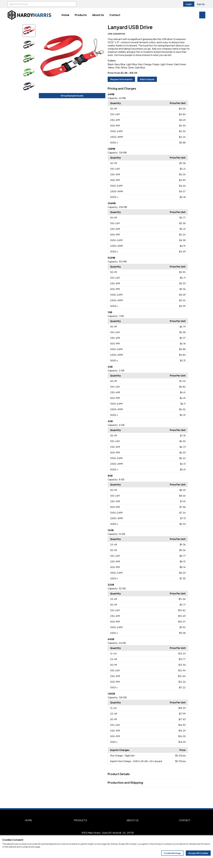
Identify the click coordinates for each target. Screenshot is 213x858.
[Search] (73, 4)
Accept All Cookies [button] (198, 853)
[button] (149, 88)
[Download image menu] (101, 28)
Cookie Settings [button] (172, 853)
